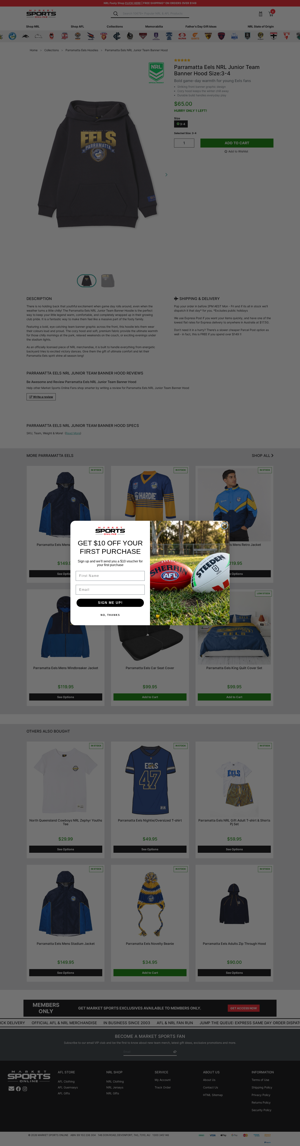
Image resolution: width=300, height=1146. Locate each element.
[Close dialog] (224, 526)
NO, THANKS (110, 615)
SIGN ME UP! (110, 602)
